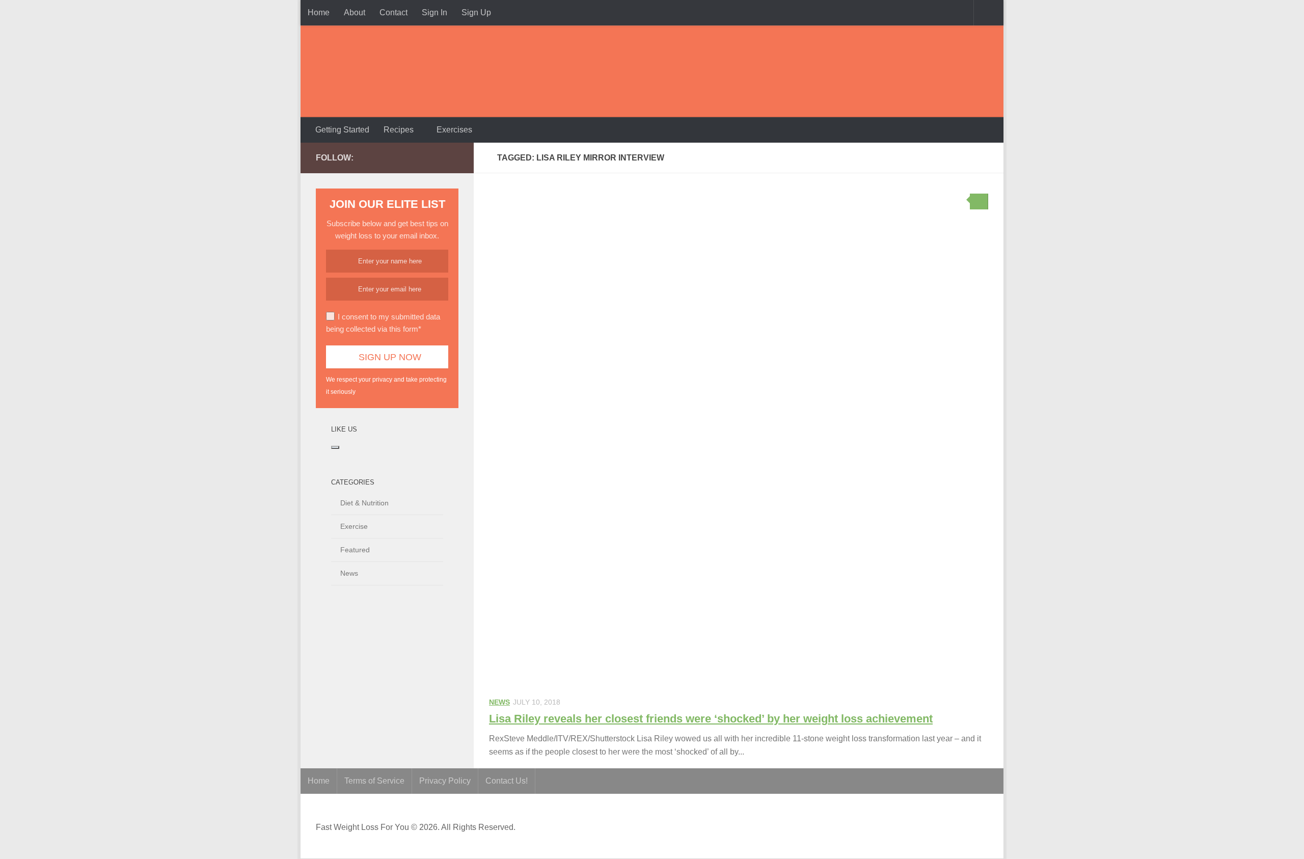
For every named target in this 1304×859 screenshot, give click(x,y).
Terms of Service (374, 780)
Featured (355, 550)
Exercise (354, 526)
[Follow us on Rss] (436, 157)
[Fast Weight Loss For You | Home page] (379, 71)
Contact (393, 12)
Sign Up (476, 12)
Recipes (399, 129)
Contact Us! (506, 780)
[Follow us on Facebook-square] (403, 157)
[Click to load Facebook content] (335, 447)
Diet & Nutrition (364, 503)
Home (319, 12)
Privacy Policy (445, 780)
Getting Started (342, 129)
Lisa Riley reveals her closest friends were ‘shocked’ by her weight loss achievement (711, 718)
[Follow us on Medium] (420, 157)
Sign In (434, 12)
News (499, 702)
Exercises (454, 129)
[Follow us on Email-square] (452, 157)
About (354, 12)
